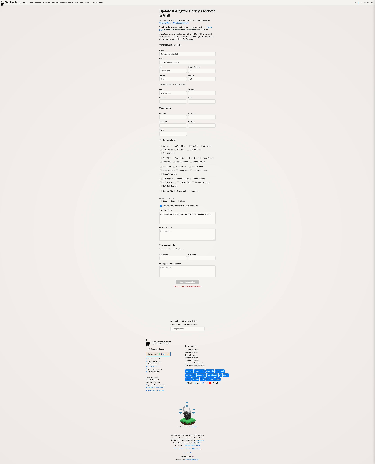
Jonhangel (194, 427)
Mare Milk (195, 191)
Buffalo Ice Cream (202, 182)
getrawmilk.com (197, 443)
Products (63, 2)
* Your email (192, 255)
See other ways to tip (154, 369)
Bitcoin (182, 201)
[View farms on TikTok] (217, 383)
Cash (165, 201)
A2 (220, 375)
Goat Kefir (167, 162)
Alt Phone (191, 90)
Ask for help (200, 440)
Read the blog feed (152, 380)
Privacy (199, 449)
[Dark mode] (361, 2)
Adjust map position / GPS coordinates (173, 84)
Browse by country (191, 355)
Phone (161, 90)
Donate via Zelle (152, 364)
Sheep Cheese (169, 170)
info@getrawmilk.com (156, 349)
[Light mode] (368, 2)
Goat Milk (167, 158)
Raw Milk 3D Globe (191, 352)
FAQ (193, 449)
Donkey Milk (168, 191)
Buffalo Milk (168, 179)
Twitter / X (163, 122)
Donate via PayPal (153, 359)
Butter (225, 375)
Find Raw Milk (36, 2)
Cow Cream (207, 146)
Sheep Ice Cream (200, 170)
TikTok (161, 130)
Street (161, 59)
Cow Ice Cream (196, 150)
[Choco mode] (365, 2)
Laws (76, 2)
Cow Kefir (181, 150)
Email (190, 98)
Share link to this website (155, 390)
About (87, 2)
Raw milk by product (192, 360)
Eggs (218, 379)
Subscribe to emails (152, 377)
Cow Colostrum (169, 153)
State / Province (194, 67)
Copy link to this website (155, 387)
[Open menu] (371, 2)
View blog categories (153, 382)
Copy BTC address (153, 367)
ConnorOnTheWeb (192, 460)
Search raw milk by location (194, 363)
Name (161, 50)
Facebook (162, 113)
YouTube (191, 122)
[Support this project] (358, 2)
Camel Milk (181, 191)
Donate (188, 449)
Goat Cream (194, 158)
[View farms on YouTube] (210, 383)
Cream (188, 379)
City (160, 67)
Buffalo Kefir (185, 182)
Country (191, 75)
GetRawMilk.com (161, 341)
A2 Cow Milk (180, 146)
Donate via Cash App (154, 361)
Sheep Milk (167, 167)
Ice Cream (210, 379)
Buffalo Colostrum (170, 186)
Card (173, 201)
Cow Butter (193, 146)
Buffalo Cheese (169, 182)
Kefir (202, 379)
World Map (47, 2)
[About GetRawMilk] (4, 449)
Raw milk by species (191, 357)
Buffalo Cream (199, 179)
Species (55, 2)
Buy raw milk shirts (153, 371)
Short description (165, 210)
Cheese (196, 379)
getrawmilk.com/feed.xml (156, 385)
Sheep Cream (197, 167)
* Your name (163, 255)
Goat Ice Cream (182, 162)
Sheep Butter (181, 167)
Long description (165, 227)
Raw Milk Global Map (192, 350)
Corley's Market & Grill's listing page (174, 23)
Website (162, 98)
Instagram (192, 113)
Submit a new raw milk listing (194, 365)
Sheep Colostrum (170, 174)
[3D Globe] (354, 2)
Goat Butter (180, 158)
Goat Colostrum (199, 162)
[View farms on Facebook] (202, 383)
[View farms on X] (213, 382)
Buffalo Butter (183, 179)
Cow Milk (166, 146)
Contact (181, 449)
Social (70, 2)
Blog (81, 2)
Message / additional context (170, 264)
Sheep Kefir (184, 170)
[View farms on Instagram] (206, 383)
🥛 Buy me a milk (97, 2)
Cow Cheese (168, 150)
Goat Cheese (208, 158)
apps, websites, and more (192, 445)
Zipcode (162, 75)
